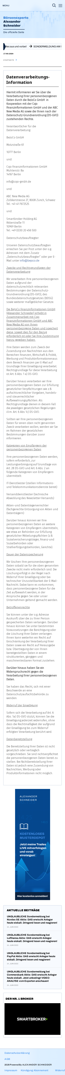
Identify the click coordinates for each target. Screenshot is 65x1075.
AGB (7, 1059)
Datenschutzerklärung (17, 1053)
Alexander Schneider (37, 1065)
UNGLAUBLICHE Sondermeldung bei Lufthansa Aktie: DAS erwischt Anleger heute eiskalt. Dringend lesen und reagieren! (32, 938)
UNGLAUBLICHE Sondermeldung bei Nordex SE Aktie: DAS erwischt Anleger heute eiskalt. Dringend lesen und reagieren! (32, 919)
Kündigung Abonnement (34, 1070)
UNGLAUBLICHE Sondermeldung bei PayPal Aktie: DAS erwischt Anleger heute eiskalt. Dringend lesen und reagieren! (31, 956)
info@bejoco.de (29, 260)
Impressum (11, 1070)
